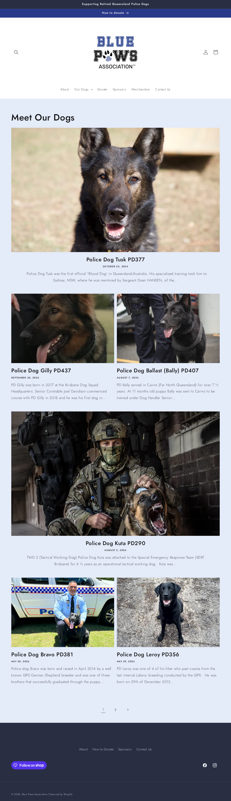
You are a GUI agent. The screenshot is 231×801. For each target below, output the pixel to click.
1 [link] (103, 709)
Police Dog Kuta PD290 (116, 543)
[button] (16, 52)
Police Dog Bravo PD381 (42, 654)
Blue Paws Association (35, 794)
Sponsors (125, 749)
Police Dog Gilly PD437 (41, 370)
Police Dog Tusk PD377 (115, 259)
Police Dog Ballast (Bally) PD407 (158, 370)
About (83, 749)
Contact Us (144, 749)
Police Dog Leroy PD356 (148, 654)
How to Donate (103, 749)
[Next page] (128, 710)
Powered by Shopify (61, 794)
